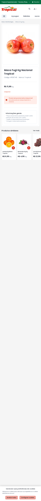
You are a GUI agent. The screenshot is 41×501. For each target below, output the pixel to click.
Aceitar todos (11, 498)
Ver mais (36, 131)
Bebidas (26, 16)
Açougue (15, 16)
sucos (37, 16)
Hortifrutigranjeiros (11, 22)
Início (3, 22)
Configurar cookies (27, 498)
